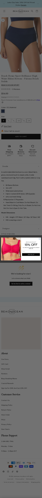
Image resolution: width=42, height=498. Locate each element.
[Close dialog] (40, 239)
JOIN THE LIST (31, 254)
